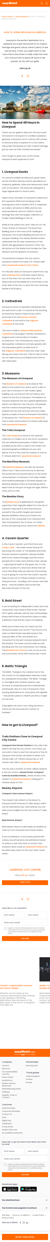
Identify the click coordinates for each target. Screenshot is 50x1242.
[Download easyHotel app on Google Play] (28, 1189)
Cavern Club (8, 547)
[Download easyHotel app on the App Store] (10, 1189)
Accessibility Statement (12, 1133)
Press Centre (7, 1077)
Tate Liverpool (13, 435)
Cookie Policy (38, 1215)
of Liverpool (20, 383)
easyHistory (7, 1080)
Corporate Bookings (11, 1111)
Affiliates (6, 1092)
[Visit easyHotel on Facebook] (20, 1223)
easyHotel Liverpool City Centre (22, 265)
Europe (29, 1082)
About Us (6, 1068)
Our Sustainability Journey (9, 1073)
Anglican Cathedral (15, 350)
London (29, 1079)
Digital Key (6, 1120)
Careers (5, 1065)
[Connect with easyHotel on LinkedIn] (27, 1223)
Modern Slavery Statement (9, 1084)
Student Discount (9, 1130)
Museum (10, 383)
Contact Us (7, 1114)
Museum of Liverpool (33, 417)
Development (32, 1065)
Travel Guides (7, 17)
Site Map (5, 1215)
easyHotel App (8, 1108)
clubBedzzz (7, 1123)
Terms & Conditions (21, 1215)
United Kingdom (21, 17)
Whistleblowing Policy (11, 1089)
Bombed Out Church (16, 650)
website (41, 525)
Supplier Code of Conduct (9, 1096)
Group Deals (7, 1127)
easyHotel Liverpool (16, 424)
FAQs (4, 1117)
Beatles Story (12, 502)
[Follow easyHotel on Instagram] (23, 1223)
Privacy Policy (8, 1218)
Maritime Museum (15, 467)
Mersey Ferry (15, 275)
